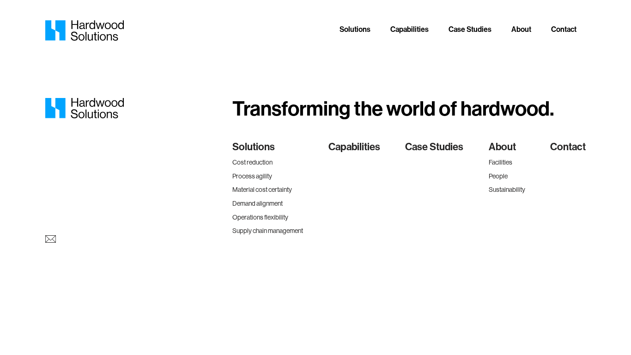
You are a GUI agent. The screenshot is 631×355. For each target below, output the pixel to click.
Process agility (252, 176)
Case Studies (470, 29)
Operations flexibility (260, 217)
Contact (563, 29)
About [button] (521, 29)
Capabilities (409, 29)
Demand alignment (257, 203)
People (498, 176)
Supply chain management (267, 230)
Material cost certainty (262, 189)
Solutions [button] (355, 29)
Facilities (500, 162)
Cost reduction (252, 162)
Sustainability (507, 189)
